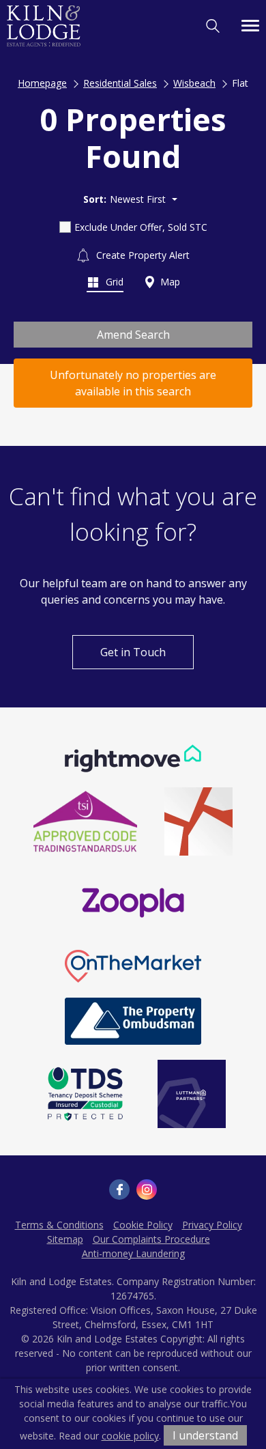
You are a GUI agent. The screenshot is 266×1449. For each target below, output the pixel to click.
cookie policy (130, 1435)
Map (169, 281)
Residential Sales (120, 82)
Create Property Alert (141, 255)
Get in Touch (133, 652)
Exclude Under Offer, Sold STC (140, 227)
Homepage (42, 82)
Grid (113, 281)
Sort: (94, 199)
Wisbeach (194, 82)
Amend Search (133, 334)
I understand (205, 1435)
